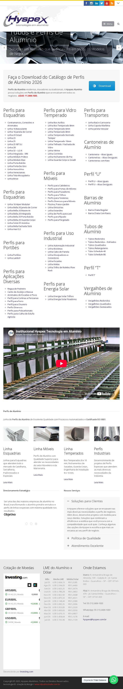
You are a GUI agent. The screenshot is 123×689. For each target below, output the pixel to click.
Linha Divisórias (55, 207)
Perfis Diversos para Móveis (61, 201)
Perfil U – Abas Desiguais (100, 184)
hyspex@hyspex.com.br (95, 619)
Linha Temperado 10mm (59, 141)
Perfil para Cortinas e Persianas (23, 298)
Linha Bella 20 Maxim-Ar (19, 210)
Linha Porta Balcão (17, 163)
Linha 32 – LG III (15, 150)
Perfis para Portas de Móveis (62, 188)
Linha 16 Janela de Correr (20, 131)
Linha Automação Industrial (61, 245)
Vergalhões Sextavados (100, 306)
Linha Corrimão (55, 153)
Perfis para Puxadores (59, 191)
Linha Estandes (55, 210)
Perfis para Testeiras (58, 198)
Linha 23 (12, 138)
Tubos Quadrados (97, 245)
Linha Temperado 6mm (59, 128)
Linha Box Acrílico (56, 122)
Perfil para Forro (15, 301)
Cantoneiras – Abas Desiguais (102, 157)
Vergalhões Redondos (99, 300)
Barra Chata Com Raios (99, 213)
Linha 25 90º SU (15, 144)
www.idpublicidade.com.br (47, 684)
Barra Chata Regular (98, 210)
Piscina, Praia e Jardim (58, 204)
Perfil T (91, 275)
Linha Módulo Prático (18, 156)
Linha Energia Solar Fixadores (62, 299)
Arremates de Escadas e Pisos (22, 294)
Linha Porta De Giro (17, 166)
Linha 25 (12, 141)
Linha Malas (54, 264)
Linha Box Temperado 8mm (61, 125)
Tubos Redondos (96, 238)
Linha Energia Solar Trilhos (61, 296)
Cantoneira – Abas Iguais (100, 154)
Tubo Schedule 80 (97, 254)
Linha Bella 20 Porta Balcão (21, 216)
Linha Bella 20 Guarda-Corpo (21, 219)
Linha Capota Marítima (99, 125)
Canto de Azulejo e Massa (20, 291)
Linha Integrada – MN (18, 153)
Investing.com (26, 671)
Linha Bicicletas (55, 248)
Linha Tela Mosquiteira (19, 175)
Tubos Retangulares (98, 248)
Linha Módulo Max (16, 159)
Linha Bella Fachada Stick (20, 226)
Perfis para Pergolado (58, 219)
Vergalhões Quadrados (99, 303)
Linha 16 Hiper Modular (19, 204)
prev (4, 47)
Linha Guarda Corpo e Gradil (62, 159)
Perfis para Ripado (57, 216)
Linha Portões (14, 254)
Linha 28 (12, 147)
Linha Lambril (14, 258)
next (118, 47)
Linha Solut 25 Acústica (18, 223)
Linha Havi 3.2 (14, 229)
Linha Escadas (55, 261)
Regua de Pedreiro (17, 288)
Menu (109, 23)
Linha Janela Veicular (98, 128)
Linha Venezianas (16, 172)
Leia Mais (7, 482)
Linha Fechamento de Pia (60, 156)
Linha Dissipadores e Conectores (58, 256)
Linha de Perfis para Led (60, 213)
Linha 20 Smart (15, 135)
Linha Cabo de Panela (58, 251)
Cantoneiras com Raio (99, 160)
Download (105, 86)
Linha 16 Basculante (17, 128)
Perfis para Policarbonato (20, 310)
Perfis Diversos (15, 307)
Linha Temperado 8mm (59, 131)
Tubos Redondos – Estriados (102, 242)
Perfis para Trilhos (57, 195)
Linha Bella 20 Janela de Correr (22, 207)
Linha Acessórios (16, 169)
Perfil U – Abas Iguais (98, 181)
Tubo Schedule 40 (97, 251)
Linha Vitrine (54, 150)
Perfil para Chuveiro (17, 304)
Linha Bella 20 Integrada (19, 213)
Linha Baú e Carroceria (99, 122)
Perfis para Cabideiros (59, 185)
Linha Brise (13, 178)
